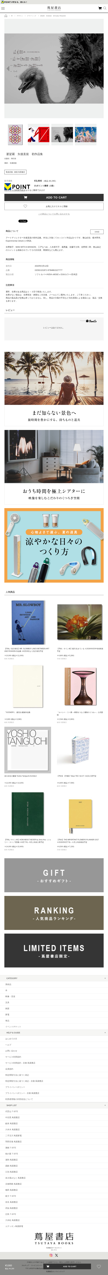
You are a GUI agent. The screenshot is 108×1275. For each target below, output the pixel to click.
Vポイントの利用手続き (14, 190)
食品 (7, 1020)
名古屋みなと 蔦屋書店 (15, 1178)
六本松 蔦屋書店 (12, 1220)
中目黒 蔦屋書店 (12, 1117)
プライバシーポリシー (15, 1087)
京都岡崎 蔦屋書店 (13, 1184)
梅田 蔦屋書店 (11, 1190)
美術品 (8, 984)
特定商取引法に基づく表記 (17, 1075)
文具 (7, 1002)
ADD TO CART (55, 197)
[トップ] (5, 15)
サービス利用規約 (13, 1057)
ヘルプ (8, 1045)
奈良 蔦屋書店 (11, 1202)
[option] (54, 68)
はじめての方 (11, 1039)
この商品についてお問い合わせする (54, 214)
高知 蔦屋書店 (11, 1208)
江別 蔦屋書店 (11, 1172)
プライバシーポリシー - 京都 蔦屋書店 (22, 1093)
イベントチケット (13, 1027)
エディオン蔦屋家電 (14, 1226)
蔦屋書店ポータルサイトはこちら (54, 1249)
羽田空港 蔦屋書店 (13, 1141)
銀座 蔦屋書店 (11, 1123)
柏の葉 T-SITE (11, 1154)
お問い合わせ (11, 1051)
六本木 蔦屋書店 (12, 1129)
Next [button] (101, 68)
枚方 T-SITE (10, 1196)
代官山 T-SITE (11, 1111)
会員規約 (9, 1069)
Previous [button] (6, 68)
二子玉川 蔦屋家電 (13, 1135)
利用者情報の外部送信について (19, 1099)
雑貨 (7, 1008)
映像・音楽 (10, 996)
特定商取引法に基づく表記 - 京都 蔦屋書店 (24, 1081)
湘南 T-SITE (10, 1148)
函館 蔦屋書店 (11, 1166)
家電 (7, 1014)
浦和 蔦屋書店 (11, 1160)
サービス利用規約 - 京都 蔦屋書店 (20, 1063)
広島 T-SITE (10, 1214)
